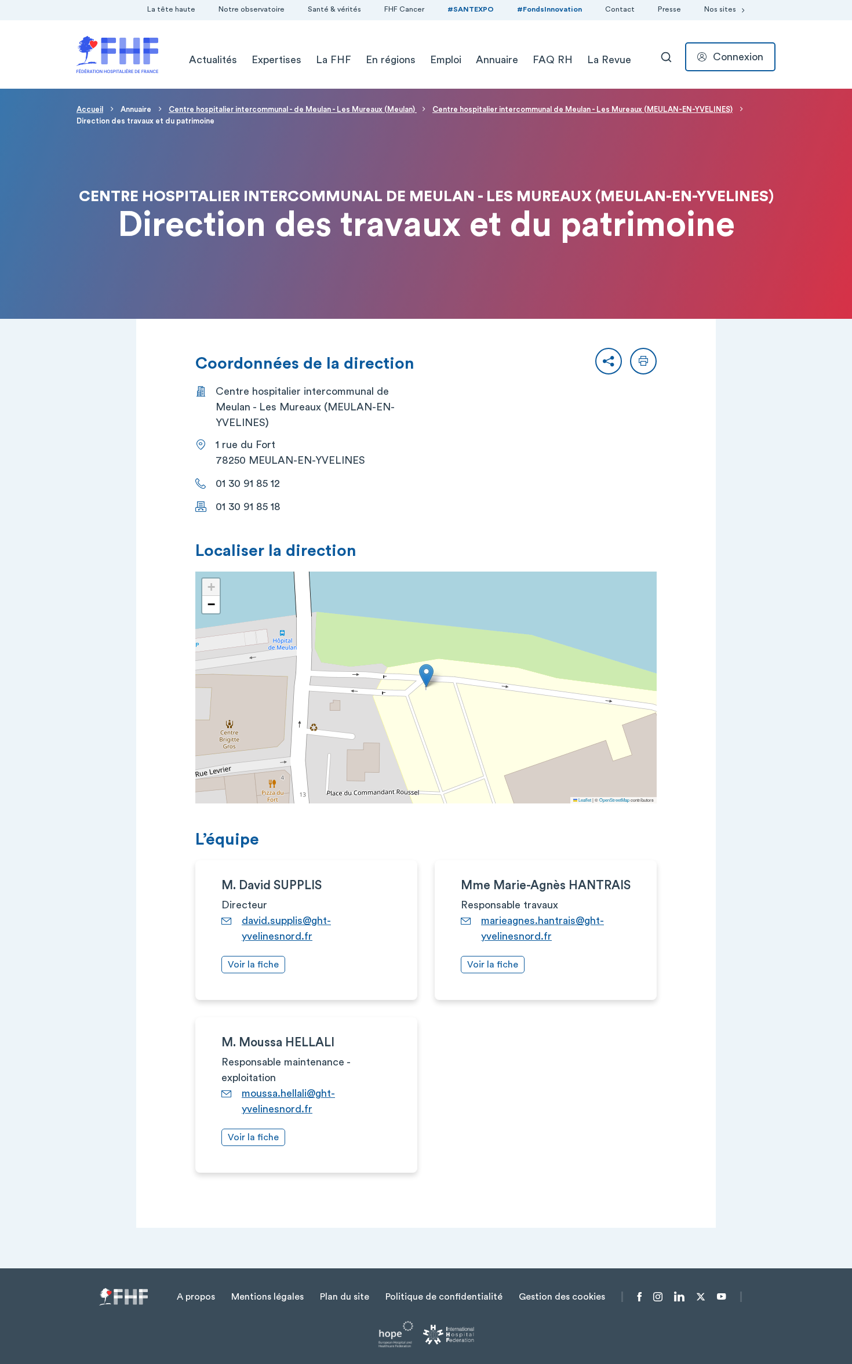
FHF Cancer (404, 9)
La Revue (609, 59)
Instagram (657, 1296)
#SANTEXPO (470, 9)
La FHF (333, 59)
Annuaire (497, 59)
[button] (608, 361)
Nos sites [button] (720, 9)
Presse (669, 9)
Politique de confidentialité (444, 1296)
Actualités (213, 59)
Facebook (640, 1296)
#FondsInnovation (549, 9)
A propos (196, 1296)
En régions (391, 59)
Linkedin (679, 1296)
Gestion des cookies (562, 1296)
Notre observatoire (252, 9)
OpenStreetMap (614, 799)
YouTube (721, 1296)
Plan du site (344, 1296)
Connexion (738, 57)
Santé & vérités (334, 9)
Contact (620, 9)
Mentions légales (267, 1296)
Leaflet (584, 799)
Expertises (276, 59)
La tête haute (171, 9)
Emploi (445, 59)
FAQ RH (553, 59)
